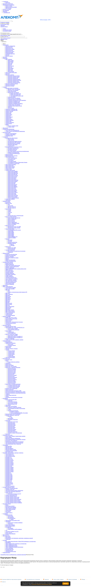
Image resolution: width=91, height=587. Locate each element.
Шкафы (7, 124)
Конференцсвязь (8, 514)
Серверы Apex (8, 112)
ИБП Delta (7, 295)
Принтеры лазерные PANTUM (14, 80)
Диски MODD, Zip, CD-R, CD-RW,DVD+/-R (14, 327)
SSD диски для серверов (13, 90)
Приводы (10, 106)
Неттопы (7, 54)
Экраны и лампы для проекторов (15, 432)
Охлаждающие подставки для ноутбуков (16, 408)
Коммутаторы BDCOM (13, 173)
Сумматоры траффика (10, 198)
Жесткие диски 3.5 (12, 207)
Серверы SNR (8, 121)
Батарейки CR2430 (9, 470)
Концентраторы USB (12, 404)
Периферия (5, 398)
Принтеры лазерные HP (13, 78)
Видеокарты (8, 202)
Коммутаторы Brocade (12, 174)
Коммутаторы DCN (12, 177)
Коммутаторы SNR (12, 193)
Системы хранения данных (8, 487)
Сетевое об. (5, 136)
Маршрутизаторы (9, 154)
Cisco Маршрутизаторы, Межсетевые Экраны (17, 162)
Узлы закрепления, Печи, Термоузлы (13, 443)
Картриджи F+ (8, 364)
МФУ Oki (10, 67)
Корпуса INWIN (11, 220)
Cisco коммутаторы (12, 161)
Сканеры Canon (11, 351)
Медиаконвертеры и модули (11, 155)
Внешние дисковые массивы (11, 488)
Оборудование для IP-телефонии (15, 529)
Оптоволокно (8, 510)
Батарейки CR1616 (9, 462)
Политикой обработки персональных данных (42, 584)
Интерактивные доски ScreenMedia (12, 414)
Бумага (6, 360)
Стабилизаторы (8, 314)
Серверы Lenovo (8, 119)
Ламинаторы (8, 347)
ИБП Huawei (8, 298)
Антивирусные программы (11, 450)
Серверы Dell (8, 113)
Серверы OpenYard (9, 120)
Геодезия (5, 540)
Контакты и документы (8, 3)
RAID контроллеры (12, 91)
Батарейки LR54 (8, 477)
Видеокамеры (11, 517)
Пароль (2, 37)
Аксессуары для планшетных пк (12, 130)
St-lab (9, 214)
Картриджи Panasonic (12, 377)
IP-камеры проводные (12, 149)
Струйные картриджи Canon (14, 385)
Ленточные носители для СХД (14, 493)
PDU (9, 290)
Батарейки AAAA (9, 459)
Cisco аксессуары (11, 159)
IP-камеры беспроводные (13, 147)
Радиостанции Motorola (10, 533)
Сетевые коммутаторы (10, 170)
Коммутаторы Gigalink (12, 181)
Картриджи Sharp (11, 380)
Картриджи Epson (11, 372)
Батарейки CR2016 (9, 467)
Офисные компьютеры (10, 45)
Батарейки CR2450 (9, 471)
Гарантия (47, 579)
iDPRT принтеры (9, 269)
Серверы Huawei (9, 116)
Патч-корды (7, 511)
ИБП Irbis (7, 302)
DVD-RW (10, 241)
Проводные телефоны (10, 524)
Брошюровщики (8, 341)
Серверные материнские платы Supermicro (17, 100)
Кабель (6, 504)
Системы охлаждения (10, 249)
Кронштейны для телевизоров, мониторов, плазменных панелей (19, 538)
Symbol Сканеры (9, 275)
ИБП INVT (7, 299)
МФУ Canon (10, 62)
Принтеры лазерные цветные (11, 83)
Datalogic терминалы (9, 267)
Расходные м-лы (6, 358)
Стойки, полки (11, 126)
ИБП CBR (7, 293)
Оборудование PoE (9, 165)
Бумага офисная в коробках (14, 361)
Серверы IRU (8, 118)
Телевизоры (7, 539)
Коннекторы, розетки (9, 506)
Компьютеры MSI (9, 52)
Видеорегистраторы (12, 150)
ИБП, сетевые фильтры (8, 286)
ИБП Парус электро (9, 309)
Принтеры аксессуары (7, 435)
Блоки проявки (8, 437)
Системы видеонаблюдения (14, 153)
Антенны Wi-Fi (11, 145)
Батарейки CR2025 (9, 468)
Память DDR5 (11, 235)
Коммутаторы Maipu (12, 185)
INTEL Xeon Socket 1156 (15, 93)
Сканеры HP (10, 355)
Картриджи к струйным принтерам (12, 384)
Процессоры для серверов (13, 92)
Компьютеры (5, 44)
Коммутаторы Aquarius (13, 171)
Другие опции (11, 108)
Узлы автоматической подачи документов (14, 442)
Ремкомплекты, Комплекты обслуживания (14, 441)
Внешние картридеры (12, 242)
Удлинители (8, 324)
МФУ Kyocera (11, 65)
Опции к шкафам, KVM (13, 125)
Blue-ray (12, 244)
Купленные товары (7, 30)
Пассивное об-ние (7, 503)
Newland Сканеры (9, 272)
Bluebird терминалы (9, 264)
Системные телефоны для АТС (12, 531)
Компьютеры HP (9, 47)
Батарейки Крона (9, 482)
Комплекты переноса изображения (12, 438)
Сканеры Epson (11, 353)
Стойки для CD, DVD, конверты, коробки (14, 339)
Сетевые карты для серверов (14, 104)
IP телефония (8, 527)
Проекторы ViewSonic (12, 431)
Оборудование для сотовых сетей (12, 520)
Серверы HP (8, 115)
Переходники (8, 320)
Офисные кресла (6, 552)
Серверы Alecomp (9, 111)
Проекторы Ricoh (11, 430)
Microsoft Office (8, 446)
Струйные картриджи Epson (14, 386)
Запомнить (4, 41)
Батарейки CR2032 (9, 469)
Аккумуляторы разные (10, 456)
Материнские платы (9, 225)
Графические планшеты (10, 343)
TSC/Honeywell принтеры (10, 277)
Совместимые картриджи (10, 395)
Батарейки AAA (8, 458)
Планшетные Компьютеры (8, 129)
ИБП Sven (7, 305)
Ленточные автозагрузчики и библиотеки (14, 490)
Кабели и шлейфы (7, 316)
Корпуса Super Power (12, 222)
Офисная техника (6, 340)
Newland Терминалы (9, 273)
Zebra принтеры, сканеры (10, 279)
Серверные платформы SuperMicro (15, 103)
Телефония (5, 513)
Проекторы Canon (12, 425)
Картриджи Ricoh (11, 378)
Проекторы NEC (11, 428)
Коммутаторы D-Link (12, 176)
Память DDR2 (11, 232)
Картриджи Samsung (12, 379)
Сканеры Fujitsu (11, 354)
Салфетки (7, 394)
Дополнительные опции (10, 282)
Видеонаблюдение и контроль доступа (13, 146)
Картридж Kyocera (12, 368)
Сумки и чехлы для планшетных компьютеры (15, 131)
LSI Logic (10, 212)
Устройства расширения (13, 410)
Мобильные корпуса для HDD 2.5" (15, 336)
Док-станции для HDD (13, 335)
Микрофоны (10, 418)
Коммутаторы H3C (12, 182)
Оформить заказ (6, 35)
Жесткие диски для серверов (14, 89)
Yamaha (12, 519)
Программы (5, 445)
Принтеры (5, 58)
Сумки (9, 409)
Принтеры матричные (10, 84)
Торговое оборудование (8, 262)
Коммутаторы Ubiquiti (12, 196)
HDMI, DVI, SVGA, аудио (11, 317)
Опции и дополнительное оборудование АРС (17, 292)
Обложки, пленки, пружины (11, 348)
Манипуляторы (6, 253)
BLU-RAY (10, 239)
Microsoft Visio (8, 447)
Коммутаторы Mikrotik (12, 186)
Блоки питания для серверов (14, 98)
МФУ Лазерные (8, 59)
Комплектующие (6, 201)
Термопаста (10, 252)
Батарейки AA (8, 457)
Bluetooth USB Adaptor (12, 144)
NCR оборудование (9, 271)
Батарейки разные (9, 483)
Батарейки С (8, 484)
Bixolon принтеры (9, 263)
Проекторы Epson (11, 427)
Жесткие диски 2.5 (12, 206)
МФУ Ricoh (10, 69)
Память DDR (10, 231)
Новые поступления (72, 579)
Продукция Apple (6, 132)
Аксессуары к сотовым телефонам (15, 522)
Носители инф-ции (7, 325)
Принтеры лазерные (9, 74)
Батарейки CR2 (8, 466)
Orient (9, 213)
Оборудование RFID (9, 283)
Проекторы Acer (11, 422)
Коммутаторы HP (11, 183)
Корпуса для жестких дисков (11, 334)
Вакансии (5, 11)
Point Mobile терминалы (10, 274)
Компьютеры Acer (9, 48)
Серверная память (12, 96)
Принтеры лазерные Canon (13, 77)
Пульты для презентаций (10, 261)
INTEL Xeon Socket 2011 (15, 94)
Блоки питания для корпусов (14, 217)
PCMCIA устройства (14, 411)
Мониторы (5, 285)
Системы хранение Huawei (11, 496)
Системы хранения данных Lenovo (12, 500)
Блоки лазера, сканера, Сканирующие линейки (15, 436)
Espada (9, 211)
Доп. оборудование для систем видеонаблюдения (18, 151)
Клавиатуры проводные (10, 255)
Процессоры (8, 246)
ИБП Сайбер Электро (10, 310)
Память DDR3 (11, 233)
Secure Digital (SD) (12, 333)
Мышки (7, 258)
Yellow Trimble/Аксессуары (11, 544)
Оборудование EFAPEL (10, 509)
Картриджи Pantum (9, 365)
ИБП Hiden (7, 297)
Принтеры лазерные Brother (14, 75)
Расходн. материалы (9, 284)
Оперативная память (9, 228)
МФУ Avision (10, 60)
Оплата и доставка (7, 9)
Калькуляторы (8, 346)
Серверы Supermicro (9, 122)
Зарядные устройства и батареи (14, 407)
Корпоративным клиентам (8, 4)
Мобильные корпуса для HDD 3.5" (15, 337)
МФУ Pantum (10, 68)
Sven (11, 417)
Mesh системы (11, 139)
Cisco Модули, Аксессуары (13, 163)
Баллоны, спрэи (8, 359)
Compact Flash (11, 331)
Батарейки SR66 (8, 479)
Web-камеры (8, 405)
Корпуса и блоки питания (10, 216)
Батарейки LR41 (8, 474)
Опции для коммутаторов (13, 197)
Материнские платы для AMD (14, 226)
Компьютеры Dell (9, 50)
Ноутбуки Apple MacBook (10, 133)
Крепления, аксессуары (13, 421)
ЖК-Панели (8, 537)
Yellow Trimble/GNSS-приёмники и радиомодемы (15, 543)
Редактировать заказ (4, 24)
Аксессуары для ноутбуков (11, 406)
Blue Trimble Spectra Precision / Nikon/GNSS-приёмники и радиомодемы (20, 541)
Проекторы (7, 420)
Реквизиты (7, 2)
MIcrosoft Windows (9, 448)
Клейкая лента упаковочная (11, 388)
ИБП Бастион (8, 307)
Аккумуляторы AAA (9, 455)
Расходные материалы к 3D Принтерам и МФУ (15, 391)
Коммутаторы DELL (12, 179)
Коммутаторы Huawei (12, 184)
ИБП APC (7, 289)
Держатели (10, 523)
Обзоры (83, 579)
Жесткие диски (8, 203)
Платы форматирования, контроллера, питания (15, 439)
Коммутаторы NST (12, 187)
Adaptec (9, 210)
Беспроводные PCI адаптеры (14, 143)
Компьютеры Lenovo (9, 51)
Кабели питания (8, 319)
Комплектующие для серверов (11, 88)
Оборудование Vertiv (9, 167)
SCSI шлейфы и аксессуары (11, 318)
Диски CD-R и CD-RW (13, 328)
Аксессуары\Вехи (9, 548)
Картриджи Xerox (11, 382)
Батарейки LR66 (8, 478)
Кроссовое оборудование (10, 507)
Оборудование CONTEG (10, 508)
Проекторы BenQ (11, 423)
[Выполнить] (21, 34)
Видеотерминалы (11, 518)
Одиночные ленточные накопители (12, 491)
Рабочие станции (9, 55)
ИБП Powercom (8, 303)
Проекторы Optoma (12, 429)
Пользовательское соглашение (33, 579)
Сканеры (7, 349)
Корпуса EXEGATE (12, 218)
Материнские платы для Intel (14, 227)
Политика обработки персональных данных (11, 579)
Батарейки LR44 (8, 476)
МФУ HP (10, 64)
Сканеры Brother (11, 350)
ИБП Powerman (8, 304)
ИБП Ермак (7, 308)
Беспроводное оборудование (11, 137)
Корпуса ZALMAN (12, 224)
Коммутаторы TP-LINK (13, 195)
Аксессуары (10, 205)
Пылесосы (7, 433)
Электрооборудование (10, 315)
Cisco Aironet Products (12, 157)
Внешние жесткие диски (10, 326)
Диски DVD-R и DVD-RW (13, 329)
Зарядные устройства (9, 486)
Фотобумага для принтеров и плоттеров (13, 397)
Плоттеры (7, 73)
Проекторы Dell (11, 426)
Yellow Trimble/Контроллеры (11, 545)
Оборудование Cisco (9, 156)
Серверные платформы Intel (14, 102)
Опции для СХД (8, 492)
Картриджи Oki (11, 376)
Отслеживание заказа (5, 34)
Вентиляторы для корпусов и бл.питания (16, 251)
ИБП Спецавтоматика (10, 312)
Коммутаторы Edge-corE (13, 180)
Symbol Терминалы (9, 276)
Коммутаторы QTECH (12, 192)
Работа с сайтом (8, 5)
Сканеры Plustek (11, 356)
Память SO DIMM (12, 237)
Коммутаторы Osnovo (12, 190)
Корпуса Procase (11, 221)
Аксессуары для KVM (12, 402)
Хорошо (65, 583)
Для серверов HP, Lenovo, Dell (16, 95)
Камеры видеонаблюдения (13, 152)
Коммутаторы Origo (12, 188)
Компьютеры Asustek (9, 49)
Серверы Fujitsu (8, 114)
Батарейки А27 (8, 481)
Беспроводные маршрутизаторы (14, 141)
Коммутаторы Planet (12, 191)
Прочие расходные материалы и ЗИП (13, 390)
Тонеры (7, 396)
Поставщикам (6, 10)
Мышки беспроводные (10, 259)
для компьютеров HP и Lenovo (14, 230)
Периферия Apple (9, 135)
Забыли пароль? (7, 37)
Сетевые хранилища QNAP (11, 494)
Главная (2, 554)
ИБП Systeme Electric (9, 306)
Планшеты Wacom (12, 345)
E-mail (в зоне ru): (4, 36)
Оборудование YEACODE (11, 72)
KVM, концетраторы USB (10, 399)
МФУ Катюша (11, 71)
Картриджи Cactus (12, 370)
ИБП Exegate (8, 296)
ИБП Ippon (7, 300)
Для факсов (7, 363)
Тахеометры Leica (9, 550)
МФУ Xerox (10, 70)
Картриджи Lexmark (12, 375)
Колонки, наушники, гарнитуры (12, 415)
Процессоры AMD (12, 247)
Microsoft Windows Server (10, 449)
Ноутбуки (5, 57)
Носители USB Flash (9, 338)
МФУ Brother (10, 61)
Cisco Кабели (10, 160)
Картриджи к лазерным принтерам (12, 367)
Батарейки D (8, 472)
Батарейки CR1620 (9, 463)
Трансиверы (8, 200)
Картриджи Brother (12, 369)
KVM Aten (10, 400)
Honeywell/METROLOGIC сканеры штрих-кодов (15, 268)
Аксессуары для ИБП (9, 288)
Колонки (10, 416)
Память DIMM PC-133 (12, 236)
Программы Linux (9, 451)
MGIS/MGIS (8, 542)
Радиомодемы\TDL (9, 549)
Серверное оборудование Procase (15, 105)
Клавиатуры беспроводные (11, 254)
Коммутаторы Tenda (12, 194)
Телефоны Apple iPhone (10, 134)
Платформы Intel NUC (10, 53)
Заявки (4, 28)
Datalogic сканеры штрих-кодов (12, 266)
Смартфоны (7, 521)
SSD (9, 204)
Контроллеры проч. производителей (15, 215)
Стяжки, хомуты (8, 512)
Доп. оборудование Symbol (11, 280)
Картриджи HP (11, 374)
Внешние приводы (12, 243)
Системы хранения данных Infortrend (13, 499)
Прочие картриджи (9, 389)
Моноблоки (5, 128)
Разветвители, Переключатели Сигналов (14, 322)
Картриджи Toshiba (12, 381)
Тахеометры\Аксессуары (10, 551)
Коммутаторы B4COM (12, 172)
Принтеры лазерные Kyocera (14, 79)
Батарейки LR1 (8, 473)
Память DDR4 (11, 234)
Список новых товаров (58, 579)
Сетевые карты (8, 169)
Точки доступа (11, 140)
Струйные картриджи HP (13, 387)
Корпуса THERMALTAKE (13, 223)
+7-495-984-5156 (6, 12)
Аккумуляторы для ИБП (10, 287)
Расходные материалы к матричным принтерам (15, 392)
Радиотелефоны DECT (10, 525)
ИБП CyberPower (9, 294)
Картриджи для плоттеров (11, 366)
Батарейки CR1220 (9, 460)
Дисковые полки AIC (9, 489)
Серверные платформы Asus (14, 101)
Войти (1, 35)
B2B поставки (8, 8)
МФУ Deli (10, 63)
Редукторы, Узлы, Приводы (11, 440)
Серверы (5, 87)
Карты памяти (8, 330)
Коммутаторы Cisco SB (13, 175)
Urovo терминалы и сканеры (11, 278)
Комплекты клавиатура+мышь (11, 257)
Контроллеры (8, 208)
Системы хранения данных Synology (13, 501)
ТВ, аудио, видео (6, 535)
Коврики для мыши (9, 256)
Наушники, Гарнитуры (13, 419)
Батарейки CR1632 (9, 464)
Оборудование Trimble (10, 166)
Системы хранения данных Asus (12, 497)
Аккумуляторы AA (9, 453)
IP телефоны (10, 528)
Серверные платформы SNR (11, 110)
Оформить (2, 25)
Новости (4, 581)
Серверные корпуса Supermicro (14, 99)
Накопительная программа (11, 7)
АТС (6, 530)
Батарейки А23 (8, 480)
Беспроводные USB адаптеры (14, 142)
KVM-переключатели (12, 401)
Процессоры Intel (11, 248)
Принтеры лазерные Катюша (14, 82)
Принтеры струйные (9, 85)
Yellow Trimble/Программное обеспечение (14, 547)
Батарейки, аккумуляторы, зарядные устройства (13, 452)
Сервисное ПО (8, 123)
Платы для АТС (8, 532)
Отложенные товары (7, 29)
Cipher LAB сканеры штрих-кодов (12, 265)
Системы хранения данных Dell (12, 498)
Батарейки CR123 (9, 461)
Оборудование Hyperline (10, 164)
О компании (5, 1)
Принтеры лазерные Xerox (13, 81)
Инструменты (6, 534)
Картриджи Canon (12, 371)
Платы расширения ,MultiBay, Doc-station (19, 412)
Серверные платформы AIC (11, 109)
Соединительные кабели (10, 323)
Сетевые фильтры (9, 313)
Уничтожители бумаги (10, 357)
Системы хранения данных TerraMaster (13, 502)
